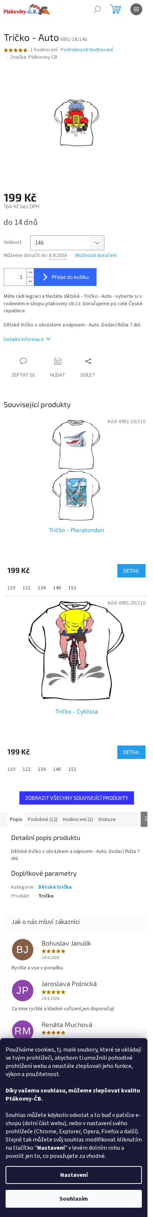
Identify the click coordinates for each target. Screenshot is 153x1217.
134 (42, 588)
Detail (131, 570)
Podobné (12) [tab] (43, 819)
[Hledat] (97, 9)
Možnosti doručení (96, 255)
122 (26, 588)
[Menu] (136, 9)
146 (57, 588)
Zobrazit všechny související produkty (76, 798)
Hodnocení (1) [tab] (78, 819)
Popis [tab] (16, 819)
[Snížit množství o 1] (30, 281)
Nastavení (74, 1175)
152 (72, 588)
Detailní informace (24, 339)
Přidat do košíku (70, 277)
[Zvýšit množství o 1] (30, 272)
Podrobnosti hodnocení (87, 50)
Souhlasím (73, 1199)
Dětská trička (55, 887)
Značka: (33, 57)
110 (11, 588)
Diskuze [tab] (107, 819)
